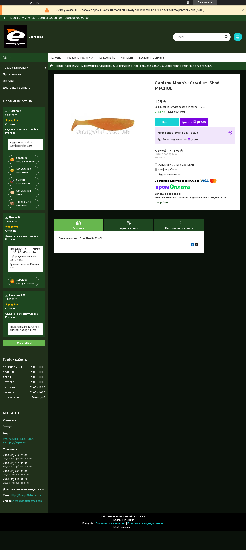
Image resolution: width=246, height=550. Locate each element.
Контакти (127, 57)
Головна (56, 57)
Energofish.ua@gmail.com (26, 500)
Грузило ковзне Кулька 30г (24, 266)
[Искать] (226, 37)
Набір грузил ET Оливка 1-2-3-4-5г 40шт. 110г (25, 250)
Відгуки (8, 80)
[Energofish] (15, 36)
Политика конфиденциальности (145, 523)
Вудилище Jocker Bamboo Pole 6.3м (21, 144)
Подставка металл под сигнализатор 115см (25, 328)
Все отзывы (24, 342)
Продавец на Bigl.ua (123, 520)
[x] (196, 245)
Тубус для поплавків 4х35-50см (23, 258)
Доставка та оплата (151, 57)
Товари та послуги (78, 57)
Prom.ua (140, 516)
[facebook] (192, 245)
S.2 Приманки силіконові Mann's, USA (136, 65)
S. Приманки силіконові (96, 65)
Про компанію (106, 57)
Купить (166, 122)
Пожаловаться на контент (111, 523)
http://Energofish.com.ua (26, 495)
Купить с (187, 122)
